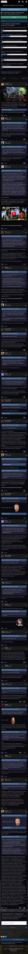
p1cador (5, 14)
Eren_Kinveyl (15, 122)
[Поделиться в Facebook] (6, 937)
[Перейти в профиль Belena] (2, 267)
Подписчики (12, 927)
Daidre (6, 373)
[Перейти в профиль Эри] (2, 142)
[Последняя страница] (27, 78)
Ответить (14, 17)
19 (2, 32)
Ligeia (6, 118)
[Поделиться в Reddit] (2, 937)
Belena (6, 267)
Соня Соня (15, 170)
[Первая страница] (2, 80)
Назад (4, 78)
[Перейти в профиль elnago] (2, 665)
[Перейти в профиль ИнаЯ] (2, 166)
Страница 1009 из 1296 (14, 78)
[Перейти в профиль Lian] (2, 232)
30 (2, 61)
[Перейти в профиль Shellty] (2, 582)
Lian (6, 231)
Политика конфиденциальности (15, 948)
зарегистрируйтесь (16, 71)
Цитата (5, 115)
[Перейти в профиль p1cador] (2, 84)
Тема (5, 948)
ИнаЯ (6, 166)
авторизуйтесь (15, 917)
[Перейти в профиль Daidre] (2, 374)
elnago (6, 665)
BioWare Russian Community (13, 5)
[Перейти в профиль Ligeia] (2, 118)
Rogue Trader (17, 14)
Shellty (14, 611)
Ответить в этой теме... (8, 923)
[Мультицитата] (2, 115)
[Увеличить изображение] (14, 94)
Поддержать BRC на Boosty (14, 9)
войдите (8, 71)
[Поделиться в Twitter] (4, 937)
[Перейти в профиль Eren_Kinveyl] (2, 329)
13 (2, 68)
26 (26, 927)
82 (2, 37)
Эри (6, 142)
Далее (23, 78)
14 (2, 43)
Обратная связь (13, 950)
